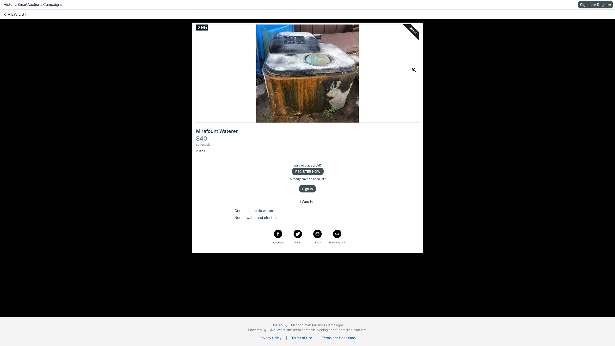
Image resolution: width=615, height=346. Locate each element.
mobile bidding (317, 330)
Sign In (307, 189)
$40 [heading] (201, 138)
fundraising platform (350, 330)
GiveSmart (277, 330)
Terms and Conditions (339, 338)
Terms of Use (301, 338)
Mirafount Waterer (217, 131)
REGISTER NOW (307, 171)
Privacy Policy (270, 338)
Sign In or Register (595, 4)
